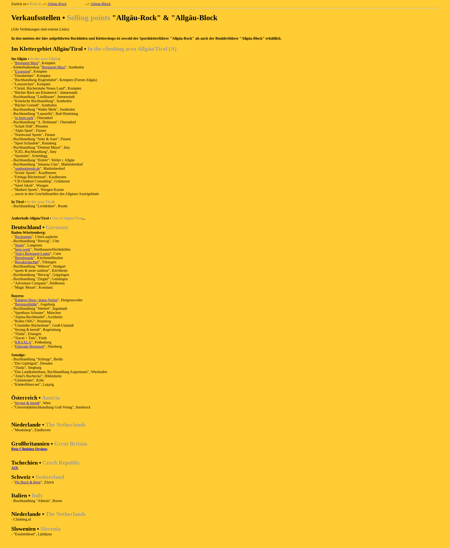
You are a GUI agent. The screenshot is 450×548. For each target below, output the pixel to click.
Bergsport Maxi (26, 63)
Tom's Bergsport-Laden (32, 254)
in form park (24, 118)
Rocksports (23, 237)
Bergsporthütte (26, 304)
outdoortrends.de (27, 168)
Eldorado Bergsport (29, 346)
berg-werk (22, 249)
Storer (19, 245)
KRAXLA (23, 342)
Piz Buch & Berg (28, 482)
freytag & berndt (27, 403)
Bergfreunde (24, 258)
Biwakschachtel (26, 262)
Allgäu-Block (100, 4)
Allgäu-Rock (57, 4)
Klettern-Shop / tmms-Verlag (36, 300)
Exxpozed (22, 71)
